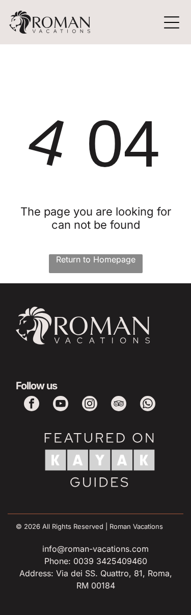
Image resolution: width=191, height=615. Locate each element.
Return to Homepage (95, 259)
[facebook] (31, 405)
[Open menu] (171, 22)
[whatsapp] (147, 405)
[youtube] (60, 405)
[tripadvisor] (118, 405)
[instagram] (89, 405)
